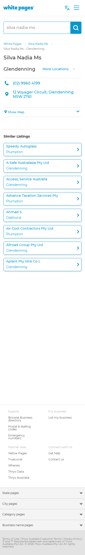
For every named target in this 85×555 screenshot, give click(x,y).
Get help (54, 453)
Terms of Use (11, 538)
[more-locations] (73, 68)
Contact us (56, 459)
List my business (60, 417)
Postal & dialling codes (19, 428)
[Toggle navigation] (76, 8)
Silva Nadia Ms (38, 44)
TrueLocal (15, 459)
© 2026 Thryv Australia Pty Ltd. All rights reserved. (38, 545)
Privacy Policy (73, 538)
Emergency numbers (16, 437)
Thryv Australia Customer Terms (41, 538)
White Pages (13, 44)
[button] (42, 112)
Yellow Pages (17, 453)
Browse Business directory (20, 419)
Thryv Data (16, 471)
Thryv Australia (18, 477)
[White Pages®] (18, 8)
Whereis (14, 465)
